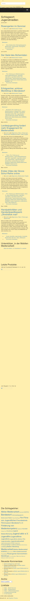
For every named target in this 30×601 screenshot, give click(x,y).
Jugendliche (8, 77)
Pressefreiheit (4, 554)
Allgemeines (14, 133)
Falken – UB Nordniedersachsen (11, 591)
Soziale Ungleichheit (15, 201)
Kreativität (24, 236)
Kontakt (18, 564)
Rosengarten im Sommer (13, 26)
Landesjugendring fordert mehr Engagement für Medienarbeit (13, 128)
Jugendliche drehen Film (17, 77)
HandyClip (12, 236)
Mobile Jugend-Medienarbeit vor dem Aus (14, 566)
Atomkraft (21, 512)
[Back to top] (0, 600)
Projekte (20, 28)
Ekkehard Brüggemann (9, 564)
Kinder (12, 543)
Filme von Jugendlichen (14, 519)
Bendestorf (8, 109)
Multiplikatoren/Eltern (15, 134)
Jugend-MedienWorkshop (11, 75)
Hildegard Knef (17, 111)
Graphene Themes (13, 598)
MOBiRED (7, 81)
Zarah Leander (8, 118)
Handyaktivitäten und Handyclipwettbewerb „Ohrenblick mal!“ (11, 212)
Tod (11, 81)
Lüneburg (4, 546)
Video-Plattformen (12, 202)
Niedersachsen (13, 164)
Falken (19, 133)
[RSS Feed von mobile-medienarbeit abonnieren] (4, 0)
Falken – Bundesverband (10, 589)
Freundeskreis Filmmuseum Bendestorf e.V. (14, 521)
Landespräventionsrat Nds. (10, 592)
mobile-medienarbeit (5, 8)
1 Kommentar (9, 49)
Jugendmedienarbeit (17, 78)
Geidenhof (20, 528)
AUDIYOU (26, 512)
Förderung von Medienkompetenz (16, 74)
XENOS (7, 557)
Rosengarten (22, 46)
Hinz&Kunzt (10, 531)
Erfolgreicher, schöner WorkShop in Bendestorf (13, 89)
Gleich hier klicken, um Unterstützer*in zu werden (15, 248)
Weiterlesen (4, 42)
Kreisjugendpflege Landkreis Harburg (10, 544)
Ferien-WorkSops (16, 518)
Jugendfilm (20, 75)
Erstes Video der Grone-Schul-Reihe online (13, 172)
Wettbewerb (22, 237)
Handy (7, 236)
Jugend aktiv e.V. (20, 533)
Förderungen (25, 133)
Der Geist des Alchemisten (14, 55)
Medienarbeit (15, 28)
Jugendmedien (15, 46)
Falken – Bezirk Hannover (10, 588)
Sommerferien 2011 (9, 48)
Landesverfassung (16, 161)
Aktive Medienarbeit (10, 45)
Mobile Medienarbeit (22, 80)
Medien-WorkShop (19, 115)
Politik (22, 134)
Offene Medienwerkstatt (20, 551)
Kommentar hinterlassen (11, 82)
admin (7, 28)
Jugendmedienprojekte (6, 543)
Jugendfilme (16, 536)
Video (6, 202)
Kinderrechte (8, 161)
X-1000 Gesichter (8, 593)
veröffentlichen (23, 201)
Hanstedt (24, 529)
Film (7, 74)
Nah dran (14, 237)
